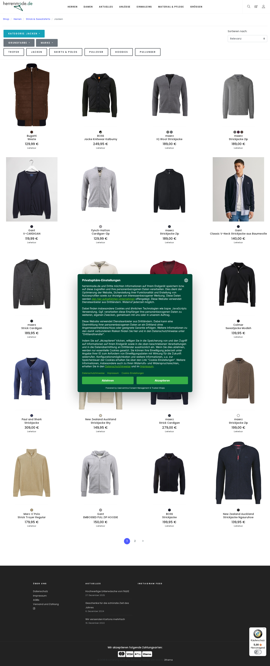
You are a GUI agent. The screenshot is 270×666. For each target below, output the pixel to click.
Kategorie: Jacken (23, 33)
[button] (263, 6)
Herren (17, 19)
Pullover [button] (96, 51)
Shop (6, 19)
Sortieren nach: (237, 31)
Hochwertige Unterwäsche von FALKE (107, 591)
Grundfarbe (18, 42)
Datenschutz (40, 591)
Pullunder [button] (148, 51)
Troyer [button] (13, 51)
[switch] (258, 652)
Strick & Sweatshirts (38, 19)
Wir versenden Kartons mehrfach (105, 619)
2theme (168, 659)
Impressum (40, 595)
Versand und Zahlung (46, 604)
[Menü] (264, 629)
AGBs (36, 600)
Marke (46, 42)
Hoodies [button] (121, 51)
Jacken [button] (36, 51)
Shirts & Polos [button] (66, 51)
